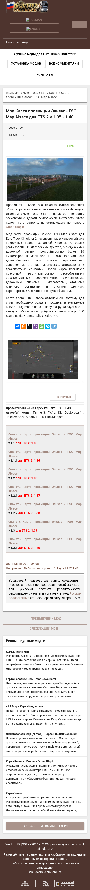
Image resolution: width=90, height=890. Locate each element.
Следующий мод (44, 628)
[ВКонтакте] (17, 326)
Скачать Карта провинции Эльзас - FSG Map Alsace (45, 436)
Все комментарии (64, 63)
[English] (34, 29)
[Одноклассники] (23, 326)
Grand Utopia (15, 227)
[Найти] (82, 41)
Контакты (44, 74)
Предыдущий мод (46, 618)
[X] (29, 326)
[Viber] (35, 326)
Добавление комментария (46, 826)
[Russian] (34, 20)
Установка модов (26, 63)
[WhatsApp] (41, 326)
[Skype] (47, 326)
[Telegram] (54, 326)
